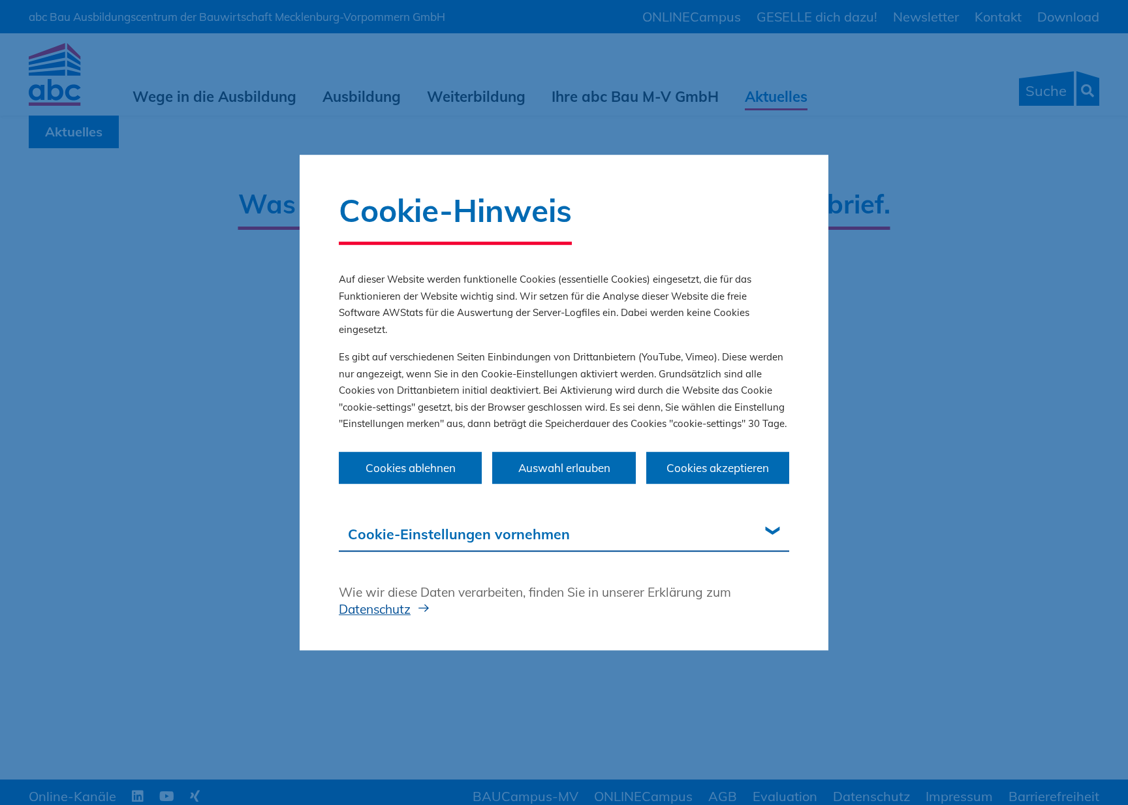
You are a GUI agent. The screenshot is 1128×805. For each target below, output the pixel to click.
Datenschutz (375, 609)
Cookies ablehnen (411, 468)
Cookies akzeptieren (717, 468)
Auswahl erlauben (564, 468)
